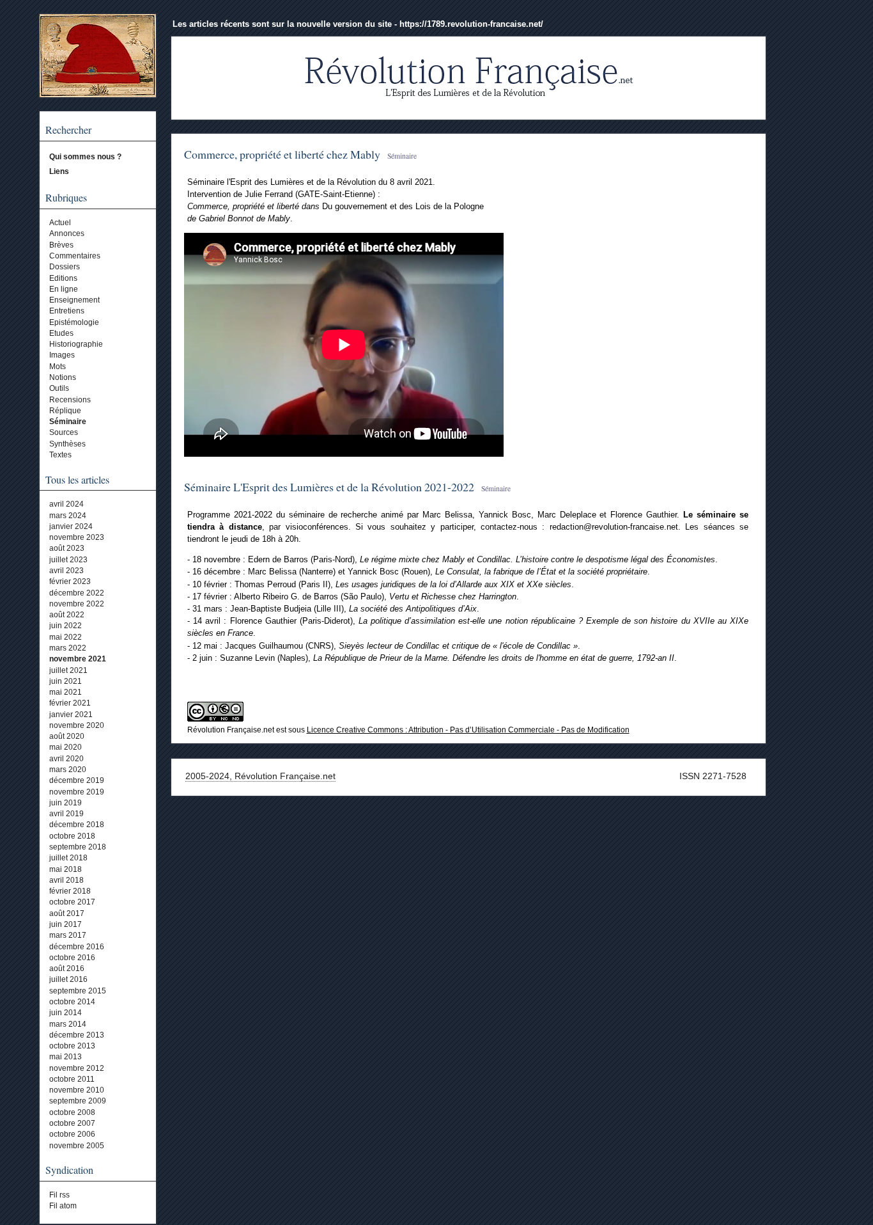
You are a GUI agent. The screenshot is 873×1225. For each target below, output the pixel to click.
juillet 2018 (68, 858)
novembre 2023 (76, 537)
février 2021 (70, 703)
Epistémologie (74, 322)
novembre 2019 (76, 792)
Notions (62, 377)
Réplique (65, 411)
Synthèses (67, 444)
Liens (59, 171)
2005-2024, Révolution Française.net (260, 776)
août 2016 (66, 968)
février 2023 (70, 581)
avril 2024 (66, 504)
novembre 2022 (76, 604)
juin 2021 (65, 681)
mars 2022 (67, 648)
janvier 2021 (71, 714)
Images (62, 355)
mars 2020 (67, 769)
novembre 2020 (76, 725)
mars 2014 (67, 1024)
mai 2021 (65, 692)
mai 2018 (65, 869)
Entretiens (66, 311)
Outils (59, 388)
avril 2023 (66, 570)
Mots (57, 366)
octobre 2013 (72, 1046)
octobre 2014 (72, 1002)
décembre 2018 (76, 824)
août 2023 (66, 548)
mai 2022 (65, 637)
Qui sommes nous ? (85, 157)
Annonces (66, 233)
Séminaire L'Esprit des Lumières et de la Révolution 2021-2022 (329, 486)
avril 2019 (66, 814)
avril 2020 (66, 759)
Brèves (61, 245)
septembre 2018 (77, 847)
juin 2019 (65, 803)
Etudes (61, 333)
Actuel (60, 222)
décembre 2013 (76, 1035)
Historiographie (76, 344)
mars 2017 (67, 935)
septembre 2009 (77, 1101)
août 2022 (66, 615)
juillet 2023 (68, 560)
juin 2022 (65, 625)
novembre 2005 (76, 1146)
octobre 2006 (72, 1134)
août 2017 (66, 913)
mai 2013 (65, 1057)
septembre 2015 (77, 991)
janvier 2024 (71, 526)
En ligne (63, 289)
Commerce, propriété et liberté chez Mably (282, 154)
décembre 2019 (76, 780)
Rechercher (68, 130)
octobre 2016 (72, 957)
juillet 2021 (68, 670)
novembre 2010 (76, 1090)
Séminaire (67, 421)
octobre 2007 (72, 1123)
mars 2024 (67, 515)
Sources (63, 432)
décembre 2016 (76, 947)
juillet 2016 (68, 979)
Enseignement (74, 300)
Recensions (70, 400)
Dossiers (64, 267)
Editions (63, 278)
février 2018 (70, 891)
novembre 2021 (77, 659)
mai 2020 (65, 747)
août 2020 (66, 736)
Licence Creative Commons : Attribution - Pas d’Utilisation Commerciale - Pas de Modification (468, 730)
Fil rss (59, 1195)
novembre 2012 (76, 1068)
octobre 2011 (72, 1079)
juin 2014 (65, 1012)
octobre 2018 (72, 836)
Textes (60, 455)
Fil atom (63, 1206)
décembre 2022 (76, 593)
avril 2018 (66, 880)
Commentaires (74, 256)
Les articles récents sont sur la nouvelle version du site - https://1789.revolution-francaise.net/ (358, 24)
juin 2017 (65, 924)
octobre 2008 (72, 1112)
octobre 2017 (72, 902)
